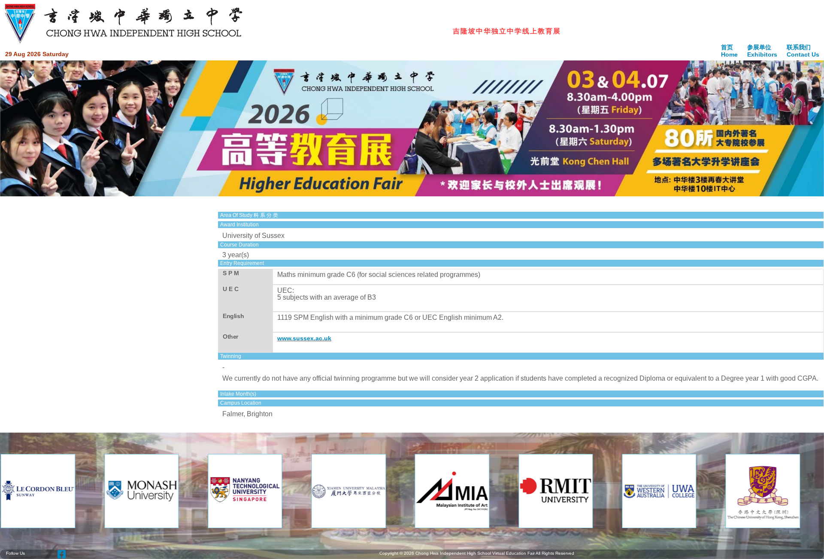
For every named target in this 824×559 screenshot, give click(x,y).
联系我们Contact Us (803, 51)
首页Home (729, 51)
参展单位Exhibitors (762, 51)
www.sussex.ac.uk (304, 338)
